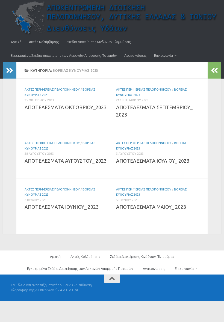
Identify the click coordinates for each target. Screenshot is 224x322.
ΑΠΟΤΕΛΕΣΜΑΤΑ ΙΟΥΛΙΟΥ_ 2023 (152, 160)
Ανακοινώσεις (135, 55)
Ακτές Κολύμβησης (44, 42)
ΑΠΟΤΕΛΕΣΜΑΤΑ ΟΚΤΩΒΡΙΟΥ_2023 (66, 107)
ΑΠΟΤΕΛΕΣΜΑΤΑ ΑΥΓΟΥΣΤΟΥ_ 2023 (66, 160)
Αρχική (16, 42)
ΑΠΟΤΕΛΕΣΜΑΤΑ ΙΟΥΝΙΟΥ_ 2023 (62, 207)
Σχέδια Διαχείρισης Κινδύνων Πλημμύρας (98, 42)
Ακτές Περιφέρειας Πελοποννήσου (52, 89)
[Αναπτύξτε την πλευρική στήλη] (9, 70)
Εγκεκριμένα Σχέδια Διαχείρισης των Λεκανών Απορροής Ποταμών (64, 55)
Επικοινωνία (163, 55)
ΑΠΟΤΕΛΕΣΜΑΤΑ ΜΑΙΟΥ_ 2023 (151, 207)
